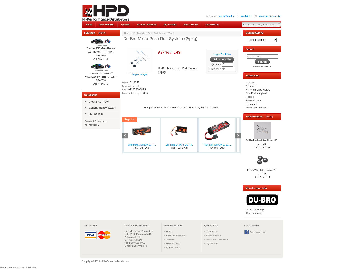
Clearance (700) (99, 101)
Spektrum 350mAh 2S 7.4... (179, 144)
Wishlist (245, 16)
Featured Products (147, 24)
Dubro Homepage (255, 209)
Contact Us (252, 86)
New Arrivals (212, 24)
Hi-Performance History (258, 89)
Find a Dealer (190, 24)
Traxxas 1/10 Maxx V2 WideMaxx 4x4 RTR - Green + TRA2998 (100, 77)
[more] (101, 32)
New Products (106, 24)
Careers (250, 82)
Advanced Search (262, 66)
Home (89, 24)
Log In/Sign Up (226, 16)
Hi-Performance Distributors (114, 261)
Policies (250, 97)
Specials (125, 24)
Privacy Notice (253, 100)
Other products (254, 213)
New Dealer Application (257, 93)
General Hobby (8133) (102, 107)
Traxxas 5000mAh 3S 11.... (217, 144)
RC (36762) (96, 113)
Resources (251, 104)
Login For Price (222, 54)
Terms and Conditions (257, 107)
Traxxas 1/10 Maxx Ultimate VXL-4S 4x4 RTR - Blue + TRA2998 (101, 52)
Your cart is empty (269, 16)
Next (235, 136)
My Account (169, 24)
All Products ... (92, 125)
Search (250, 49)
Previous (127, 136)
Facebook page (258, 232)
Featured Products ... (95, 121)
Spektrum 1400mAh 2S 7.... (142, 144)
